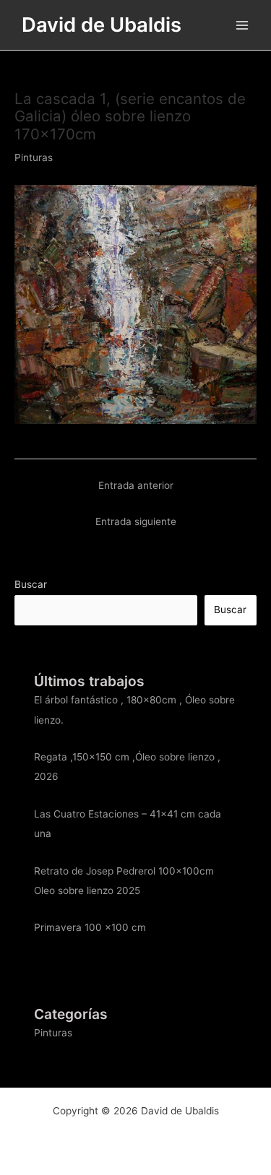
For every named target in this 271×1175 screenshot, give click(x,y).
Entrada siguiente (135, 521)
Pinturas (33, 157)
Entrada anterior (135, 485)
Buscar (30, 584)
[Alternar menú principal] (242, 25)
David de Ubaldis (101, 24)
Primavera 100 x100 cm (90, 927)
